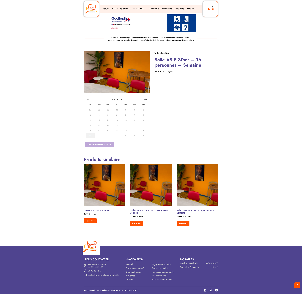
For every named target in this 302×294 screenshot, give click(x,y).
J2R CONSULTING (130, 290)
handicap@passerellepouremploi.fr (180, 40)
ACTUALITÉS (179, 9)
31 (90, 136)
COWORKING (154, 9)
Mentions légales (90, 290)
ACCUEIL (106, 9)
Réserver (90, 220)
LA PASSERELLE (138, 9)
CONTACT (190, 9)
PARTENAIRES (167, 9)
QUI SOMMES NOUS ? (120, 9)
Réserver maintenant (99, 144)
